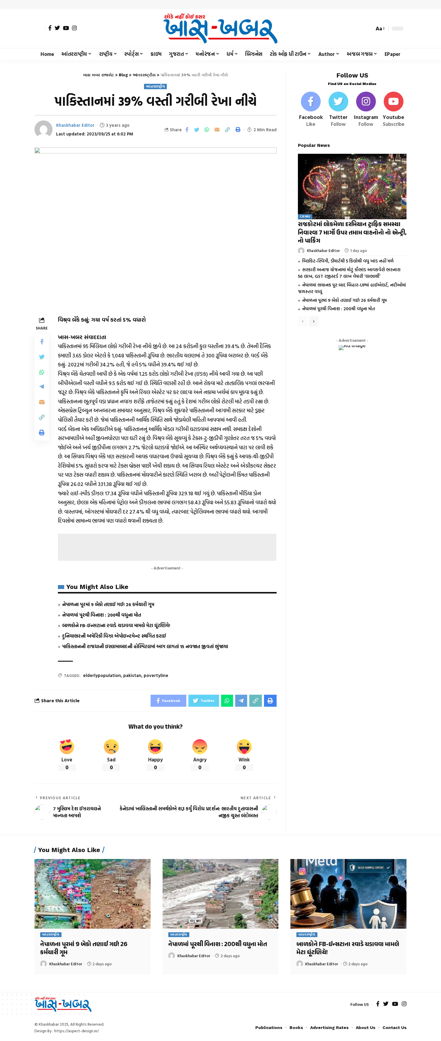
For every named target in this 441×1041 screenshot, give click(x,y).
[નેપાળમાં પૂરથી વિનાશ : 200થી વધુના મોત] (221, 894)
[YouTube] (66, 28)
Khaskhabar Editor (75, 125)
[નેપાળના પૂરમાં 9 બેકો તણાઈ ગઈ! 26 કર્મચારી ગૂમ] (92, 894)
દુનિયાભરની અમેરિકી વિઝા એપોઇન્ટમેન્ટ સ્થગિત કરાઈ (114, 635)
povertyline (156, 675)
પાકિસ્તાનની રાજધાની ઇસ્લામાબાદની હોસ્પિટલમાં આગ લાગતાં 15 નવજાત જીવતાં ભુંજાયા (145, 646)
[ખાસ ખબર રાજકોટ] (220, 29)
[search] (368, 29)
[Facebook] (50, 28)
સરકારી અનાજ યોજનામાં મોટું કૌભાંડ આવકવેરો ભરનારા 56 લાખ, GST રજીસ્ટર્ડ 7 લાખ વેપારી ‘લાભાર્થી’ (349, 273)
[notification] (359, 29)
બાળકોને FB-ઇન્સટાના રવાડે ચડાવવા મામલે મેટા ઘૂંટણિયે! (116, 625)
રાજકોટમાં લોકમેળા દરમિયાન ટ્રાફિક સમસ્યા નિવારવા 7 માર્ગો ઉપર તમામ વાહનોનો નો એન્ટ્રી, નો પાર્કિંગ (352, 233)
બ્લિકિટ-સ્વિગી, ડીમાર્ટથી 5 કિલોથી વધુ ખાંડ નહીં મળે (348, 261)
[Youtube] (393, 110)
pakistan (132, 675)
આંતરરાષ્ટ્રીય (155, 86)
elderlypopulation (102, 675)
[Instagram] (74, 28)
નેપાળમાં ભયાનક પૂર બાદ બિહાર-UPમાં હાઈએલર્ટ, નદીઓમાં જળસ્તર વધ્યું (352, 288)
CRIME (305, 216)
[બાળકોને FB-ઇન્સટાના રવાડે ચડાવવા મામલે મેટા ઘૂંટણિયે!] (348, 894)
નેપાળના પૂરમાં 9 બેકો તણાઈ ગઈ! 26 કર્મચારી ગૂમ (108, 604)
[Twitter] (57, 28)
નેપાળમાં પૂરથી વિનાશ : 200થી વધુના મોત (101, 614)
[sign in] (40, 28)
